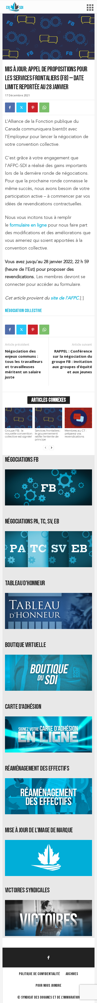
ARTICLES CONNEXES (48, 400)
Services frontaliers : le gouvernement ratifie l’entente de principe (48, 435)
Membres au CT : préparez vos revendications (75, 433)
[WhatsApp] (44, 107)
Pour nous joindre (48, 985)
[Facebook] (10, 107)
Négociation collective (23, 310)
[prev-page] (45, 447)
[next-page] (51, 447)
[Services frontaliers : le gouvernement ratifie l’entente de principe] (48, 418)
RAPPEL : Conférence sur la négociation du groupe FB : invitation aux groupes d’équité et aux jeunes (71, 361)
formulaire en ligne (28, 225)
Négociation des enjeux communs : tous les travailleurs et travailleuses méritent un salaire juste (24, 364)
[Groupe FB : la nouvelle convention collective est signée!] (18, 418)
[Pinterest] (33, 107)
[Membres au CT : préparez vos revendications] (78, 418)
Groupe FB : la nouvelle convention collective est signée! (18, 433)
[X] (21, 107)
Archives (72, 974)
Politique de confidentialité (39, 974)
